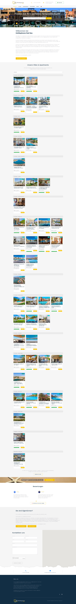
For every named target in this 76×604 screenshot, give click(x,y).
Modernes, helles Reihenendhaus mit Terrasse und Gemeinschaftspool (43, 325)
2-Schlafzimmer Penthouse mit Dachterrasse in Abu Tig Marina (18, 87)
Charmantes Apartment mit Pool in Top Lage (18, 324)
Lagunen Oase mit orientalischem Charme (18, 167)
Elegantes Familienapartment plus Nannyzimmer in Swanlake (31, 344)
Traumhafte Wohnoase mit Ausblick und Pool (19, 402)
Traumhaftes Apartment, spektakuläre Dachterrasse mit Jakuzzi (19, 344)
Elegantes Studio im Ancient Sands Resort (18, 106)
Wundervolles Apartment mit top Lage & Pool (31, 306)
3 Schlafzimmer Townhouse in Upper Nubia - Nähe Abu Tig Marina (18, 383)
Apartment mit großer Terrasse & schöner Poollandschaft (56, 246)
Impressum (60, 600)
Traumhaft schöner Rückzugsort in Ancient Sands (43, 107)
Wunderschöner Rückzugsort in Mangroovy (19, 246)
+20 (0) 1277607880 (37, 2)
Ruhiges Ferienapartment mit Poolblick (44, 228)
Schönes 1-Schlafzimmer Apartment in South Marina (31, 324)
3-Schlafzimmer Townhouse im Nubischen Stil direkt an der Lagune (44, 403)
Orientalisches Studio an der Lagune (18, 364)
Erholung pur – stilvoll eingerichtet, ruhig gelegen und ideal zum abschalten (31, 107)
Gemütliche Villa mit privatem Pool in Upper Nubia (43, 365)
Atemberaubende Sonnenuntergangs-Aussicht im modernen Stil (19, 286)
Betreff (13, 543)
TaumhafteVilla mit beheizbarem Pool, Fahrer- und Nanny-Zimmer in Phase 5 (19, 423)
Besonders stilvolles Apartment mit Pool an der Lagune (57, 403)
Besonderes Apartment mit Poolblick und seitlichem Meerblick (30, 228)
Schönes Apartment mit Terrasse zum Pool (56, 228)
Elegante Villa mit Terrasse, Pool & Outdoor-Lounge (31, 148)
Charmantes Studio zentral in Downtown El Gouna (19, 208)
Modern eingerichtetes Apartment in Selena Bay (19, 443)
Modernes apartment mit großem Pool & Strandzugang (44, 246)
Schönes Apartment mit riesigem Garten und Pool (31, 188)
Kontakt (37, 6)
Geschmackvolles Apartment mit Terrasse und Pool (31, 403)
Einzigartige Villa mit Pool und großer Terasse (19, 147)
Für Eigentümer (32, 6)
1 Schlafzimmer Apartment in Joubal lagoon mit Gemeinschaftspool (44, 188)
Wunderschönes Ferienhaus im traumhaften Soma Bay (18, 463)
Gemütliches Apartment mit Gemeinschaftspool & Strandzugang (31, 246)
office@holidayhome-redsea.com (50, 572)
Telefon (26, 539)
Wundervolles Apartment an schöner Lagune (19, 127)
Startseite (15, 6)
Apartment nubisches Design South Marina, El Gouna (56, 306)
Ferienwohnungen (25, 6)
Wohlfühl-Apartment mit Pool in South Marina (18, 306)
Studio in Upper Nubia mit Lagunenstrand (57, 364)
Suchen (48, 18)
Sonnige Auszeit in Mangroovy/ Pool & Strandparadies (30, 265)
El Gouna (19, 6)
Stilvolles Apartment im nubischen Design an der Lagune (31, 365)
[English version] (41, 6)
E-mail (13, 539)
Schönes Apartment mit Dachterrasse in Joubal (18, 188)
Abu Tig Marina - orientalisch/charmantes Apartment (31, 86)
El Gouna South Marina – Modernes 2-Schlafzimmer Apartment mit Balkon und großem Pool (44, 307)
